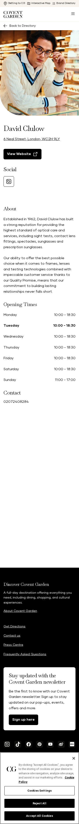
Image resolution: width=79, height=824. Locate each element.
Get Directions (14, 626)
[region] (39, 788)
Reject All (39, 803)
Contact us (12, 635)
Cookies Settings (39, 790)
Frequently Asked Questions (25, 654)
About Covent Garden (20, 611)
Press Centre (13, 644)
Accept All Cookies (39, 815)
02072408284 (16, 401)
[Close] (74, 758)
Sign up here (23, 719)
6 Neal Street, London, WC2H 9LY (32, 139)
